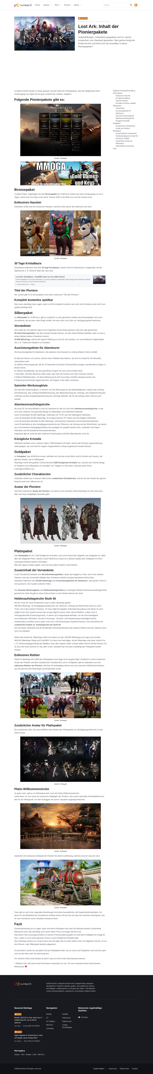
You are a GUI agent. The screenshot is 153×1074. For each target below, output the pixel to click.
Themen (67, 5)
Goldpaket (116, 123)
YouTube (84, 1017)
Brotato (49, 1014)
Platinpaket (117, 131)
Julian (19, 1041)
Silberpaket (117, 106)
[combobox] (117, 5)
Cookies (135, 1069)
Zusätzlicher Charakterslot (125, 126)
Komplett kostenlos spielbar (126, 103)
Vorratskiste (120, 108)
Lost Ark (84, 18)
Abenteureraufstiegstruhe (125, 118)
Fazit (114, 148)
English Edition (99, 1069)
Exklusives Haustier (123, 96)
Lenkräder (50, 1028)
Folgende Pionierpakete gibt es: (124, 91)
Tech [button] (57, 5)
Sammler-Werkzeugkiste (125, 116)
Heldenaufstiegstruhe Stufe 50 (127, 136)
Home (37, 5)
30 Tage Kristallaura (123, 98)
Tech (18, 1014)
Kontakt (65, 1014)
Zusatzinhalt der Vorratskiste (126, 133)
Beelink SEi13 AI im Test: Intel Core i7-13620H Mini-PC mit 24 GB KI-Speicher (28, 1020)
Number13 (24, 1069)
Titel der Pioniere (122, 101)
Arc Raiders (50, 1021)
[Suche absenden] (131, 5)
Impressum (66, 1018)
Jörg (18, 1026)
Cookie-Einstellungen (67, 1026)
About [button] (76, 5)
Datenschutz (67, 1021)
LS (47, 1018)
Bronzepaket (117, 93)
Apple (19, 1032)
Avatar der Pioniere (123, 128)
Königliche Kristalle (122, 121)
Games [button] (46, 5)
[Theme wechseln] (135, 5)
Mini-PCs (49, 1025)
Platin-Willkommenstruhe (125, 146)
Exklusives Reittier (122, 138)
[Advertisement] (76, 72)
